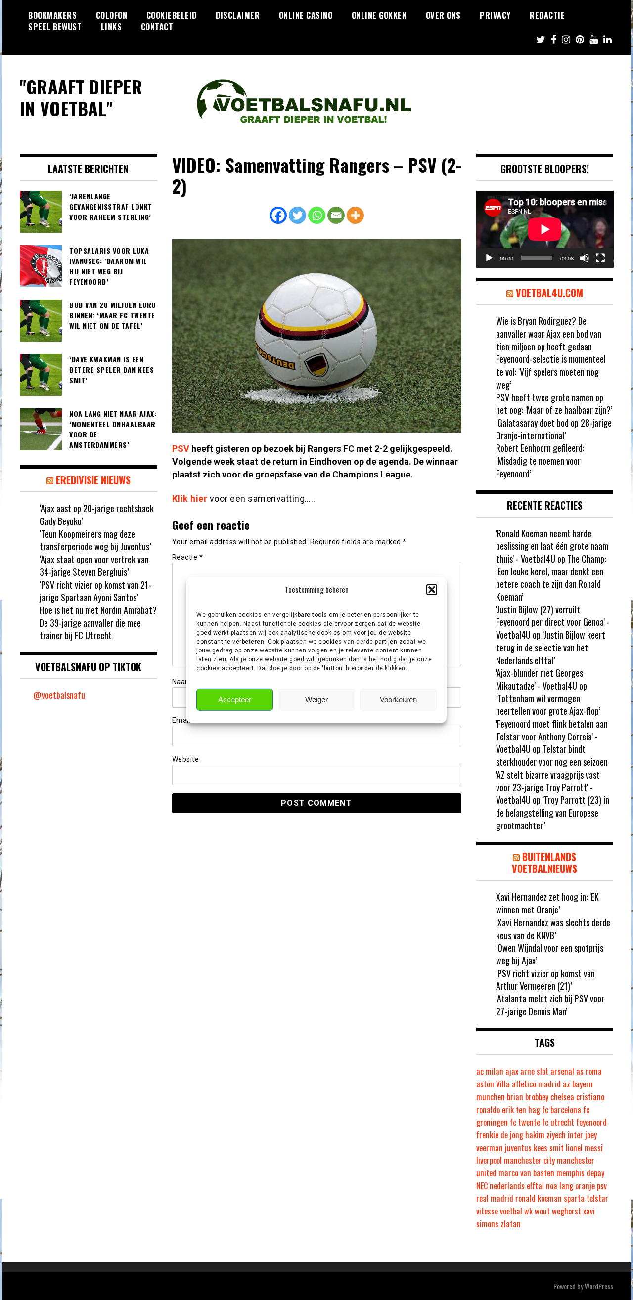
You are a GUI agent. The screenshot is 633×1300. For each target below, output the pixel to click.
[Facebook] (278, 215)
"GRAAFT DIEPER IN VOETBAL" (81, 97)
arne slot (534, 1071)
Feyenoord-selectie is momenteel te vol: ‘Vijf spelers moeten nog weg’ (551, 371)
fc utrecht (558, 1122)
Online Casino (306, 15)
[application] (545, 229)
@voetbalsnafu (59, 695)
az (566, 1084)
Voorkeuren (398, 699)
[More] (355, 215)
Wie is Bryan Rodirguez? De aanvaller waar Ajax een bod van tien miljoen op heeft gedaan (548, 333)
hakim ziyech (545, 1135)
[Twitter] (297, 215)
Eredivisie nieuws (93, 480)
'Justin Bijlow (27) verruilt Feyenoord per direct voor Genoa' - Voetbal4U (553, 622)
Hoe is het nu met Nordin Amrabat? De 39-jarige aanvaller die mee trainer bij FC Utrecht (98, 623)
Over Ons (443, 15)
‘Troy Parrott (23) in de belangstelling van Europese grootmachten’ (552, 812)
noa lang (559, 1186)
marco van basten (526, 1173)
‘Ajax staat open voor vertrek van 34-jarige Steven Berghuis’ (94, 565)
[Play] (489, 258)
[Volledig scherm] (600, 258)
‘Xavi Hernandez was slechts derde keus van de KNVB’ (553, 929)
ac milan (489, 1071)
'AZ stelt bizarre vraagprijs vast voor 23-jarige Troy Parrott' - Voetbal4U (548, 787)
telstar (597, 1198)
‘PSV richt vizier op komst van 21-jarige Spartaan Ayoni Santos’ (95, 591)
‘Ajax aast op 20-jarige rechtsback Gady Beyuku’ (97, 514)
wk (528, 1211)
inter (575, 1135)
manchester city (529, 1160)
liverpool (489, 1160)
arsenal (562, 1071)
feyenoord (591, 1122)
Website (185, 759)
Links (111, 27)
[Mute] (584, 258)
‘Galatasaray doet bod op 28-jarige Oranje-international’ (554, 429)
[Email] (336, 215)
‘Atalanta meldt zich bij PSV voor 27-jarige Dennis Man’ (550, 1005)
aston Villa (493, 1084)
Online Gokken (379, 15)
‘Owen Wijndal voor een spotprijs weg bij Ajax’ (549, 954)
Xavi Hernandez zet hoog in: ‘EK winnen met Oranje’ (547, 903)
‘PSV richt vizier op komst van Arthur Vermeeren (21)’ (545, 980)
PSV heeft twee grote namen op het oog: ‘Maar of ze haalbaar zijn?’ (554, 404)
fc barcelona (561, 1110)
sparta (574, 1198)
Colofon (112, 15)
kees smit (549, 1148)
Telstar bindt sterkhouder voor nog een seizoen (552, 755)
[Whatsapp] (316, 215)
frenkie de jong (499, 1135)
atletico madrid (536, 1084)
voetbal (511, 1211)
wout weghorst (558, 1211)
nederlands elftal (517, 1186)
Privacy (495, 15)
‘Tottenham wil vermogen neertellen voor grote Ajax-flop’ (548, 705)
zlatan (510, 1224)
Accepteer (234, 699)
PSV (180, 448)
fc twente (525, 1122)
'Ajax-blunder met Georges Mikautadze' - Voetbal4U (539, 679)
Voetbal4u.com (549, 292)
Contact (157, 27)
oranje (585, 1186)
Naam (184, 682)
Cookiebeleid (171, 15)
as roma (589, 1071)
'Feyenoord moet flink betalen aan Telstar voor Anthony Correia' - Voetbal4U (552, 736)
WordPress (599, 1286)
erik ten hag (521, 1110)
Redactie (547, 15)
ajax (511, 1071)
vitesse (487, 1211)
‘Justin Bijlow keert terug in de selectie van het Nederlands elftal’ (550, 647)
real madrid (494, 1198)
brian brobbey (527, 1097)
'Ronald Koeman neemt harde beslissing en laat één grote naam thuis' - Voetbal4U (552, 546)
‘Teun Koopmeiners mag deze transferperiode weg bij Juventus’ (95, 540)
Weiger (316, 699)
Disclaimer (238, 15)
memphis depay (580, 1173)
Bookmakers (52, 15)
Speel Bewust (55, 27)
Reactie (187, 557)
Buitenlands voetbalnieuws (544, 862)
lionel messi (584, 1148)
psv (602, 1186)
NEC (482, 1186)
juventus (518, 1148)
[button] (432, 589)
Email (184, 720)
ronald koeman (538, 1198)
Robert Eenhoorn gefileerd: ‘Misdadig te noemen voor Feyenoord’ (540, 460)
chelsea (562, 1097)
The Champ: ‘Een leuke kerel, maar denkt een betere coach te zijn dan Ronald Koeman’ (551, 577)
